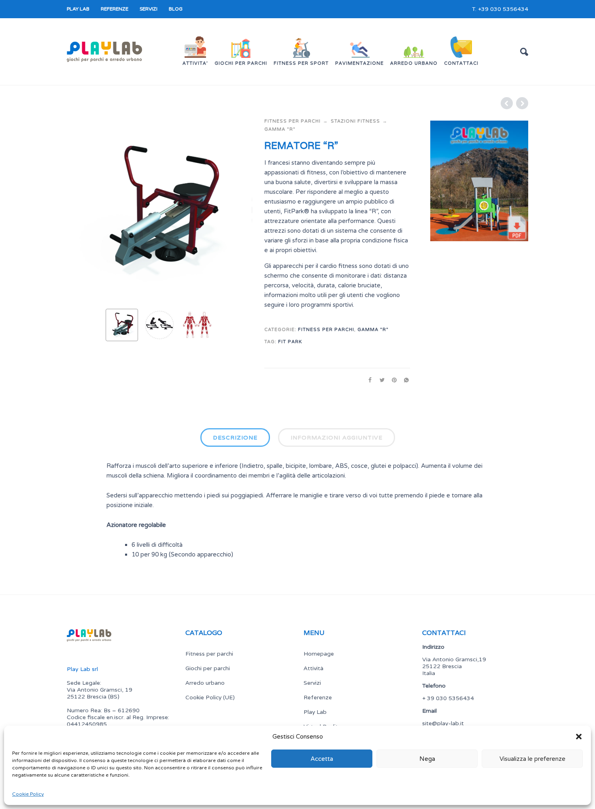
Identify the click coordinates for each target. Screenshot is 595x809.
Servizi (312, 682)
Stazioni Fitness (355, 121)
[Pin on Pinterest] (392, 380)
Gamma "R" (279, 129)
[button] (579, 737)
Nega (427, 758)
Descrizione (235, 437)
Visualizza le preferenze (532, 758)
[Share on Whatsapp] (404, 380)
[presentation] (82, 210)
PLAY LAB (78, 9)
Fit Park (290, 341)
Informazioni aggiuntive (336, 437)
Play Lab (315, 712)
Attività (313, 668)
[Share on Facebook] (367, 380)
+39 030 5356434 (503, 9)
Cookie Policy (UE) (210, 697)
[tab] (235, 439)
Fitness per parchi (292, 121)
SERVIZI (148, 9)
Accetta (321, 758)
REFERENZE (114, 9)
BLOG (176, 9)
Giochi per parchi (207, 668)
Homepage (319, 653)
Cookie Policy (28, 794)
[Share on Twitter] (380, 380)
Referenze (318, 697)
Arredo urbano (205, 682)
